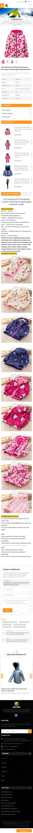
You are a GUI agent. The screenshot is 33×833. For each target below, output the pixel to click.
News (3, 776)
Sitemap (23, 823)
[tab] (11, 194)
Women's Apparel (7, 113)
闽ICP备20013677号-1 (14, 823)
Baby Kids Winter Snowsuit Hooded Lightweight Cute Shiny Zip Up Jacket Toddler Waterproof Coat (21, 168)
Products (4, 767)
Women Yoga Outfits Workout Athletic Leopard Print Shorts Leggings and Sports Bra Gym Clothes (21, 181)
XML (28, 823)
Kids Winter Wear (6, 627)
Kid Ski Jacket (5, 800)
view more (17, 135)
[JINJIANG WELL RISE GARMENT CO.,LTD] (6, 5)
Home (7, 21)
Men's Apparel (6, 110)
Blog (3, 780)
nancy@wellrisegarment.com (14, 743)
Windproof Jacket (6, 624)
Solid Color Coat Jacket (19, 624)
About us (4, 763)
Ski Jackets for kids (6, 792)
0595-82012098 (10, 749)
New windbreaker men (7, 806)
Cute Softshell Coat (24, 622)
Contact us (5, 771)
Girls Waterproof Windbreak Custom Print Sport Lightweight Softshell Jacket (16, 583)
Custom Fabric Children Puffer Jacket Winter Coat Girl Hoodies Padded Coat (22, 129)
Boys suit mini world (6, 797)
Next (31, 676)
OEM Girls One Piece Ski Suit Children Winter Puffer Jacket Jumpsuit (21, 155)
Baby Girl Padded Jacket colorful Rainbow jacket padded (14, 690)
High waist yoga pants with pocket (10, 811)
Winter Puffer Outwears (20, 627)
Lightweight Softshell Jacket (9, 622)
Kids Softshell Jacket (6, 794)
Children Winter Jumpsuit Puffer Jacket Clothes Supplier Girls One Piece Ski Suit (22, 142)
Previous (2, 676)
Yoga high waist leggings (8, 814)
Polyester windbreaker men (8, 803)
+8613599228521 (14, 746)
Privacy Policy (8, 825)
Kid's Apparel (13, 21)
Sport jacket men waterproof (9, 808)
